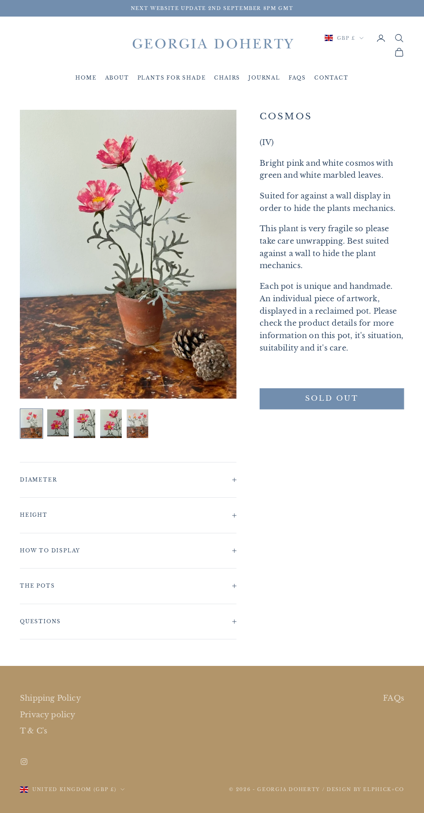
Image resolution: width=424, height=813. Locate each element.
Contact (331, 78)
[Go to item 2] (58, 423)
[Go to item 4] (111, 424)
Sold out (331, 398)
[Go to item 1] (31, 424)
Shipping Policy (50, 698)
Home (85, 78)
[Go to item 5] (137, 424)
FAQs (297, 78)
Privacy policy (48, 714)
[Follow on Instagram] (24, 761)
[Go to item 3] (84, 424)
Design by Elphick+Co (365, 789)
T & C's (33, 731)
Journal (264, 78)
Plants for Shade (171, 78)
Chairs (227, 78)
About (117, 78)
